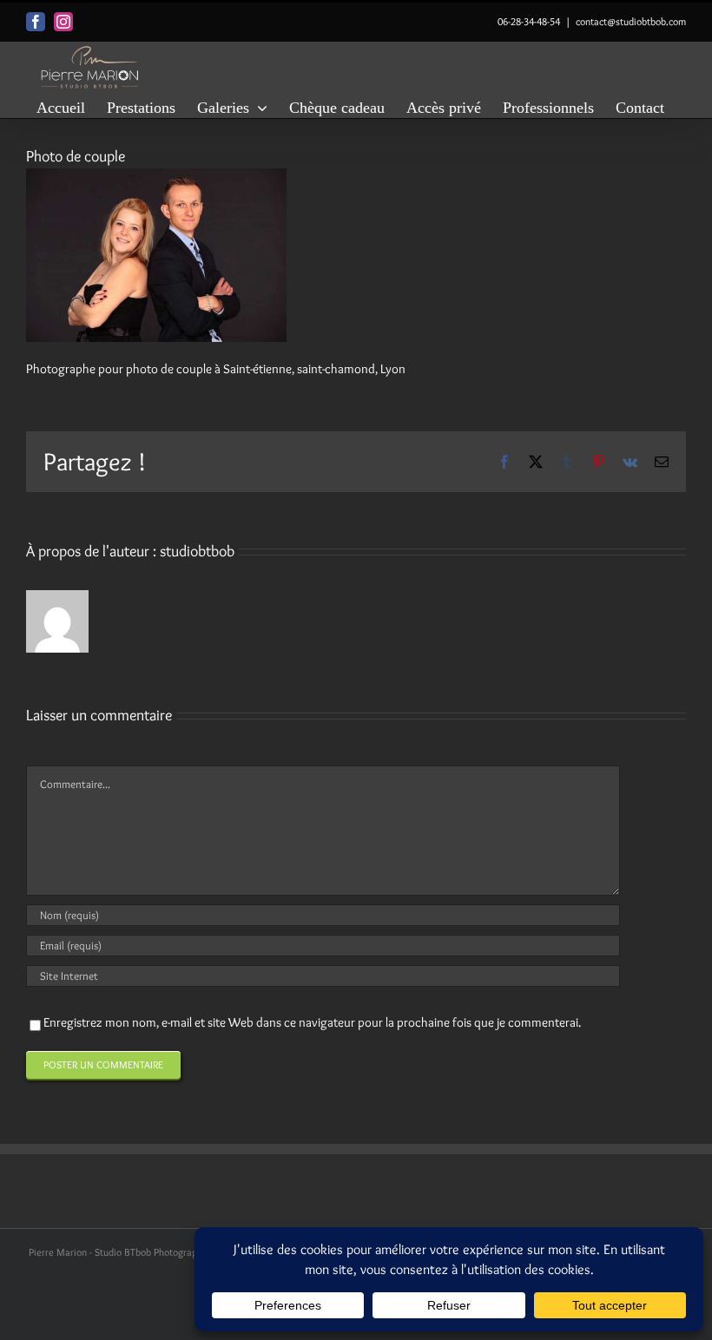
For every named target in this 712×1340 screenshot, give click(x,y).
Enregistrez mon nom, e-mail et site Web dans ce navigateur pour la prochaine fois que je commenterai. (312, 1022)
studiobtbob (197, 551)
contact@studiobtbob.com (631, 21)
